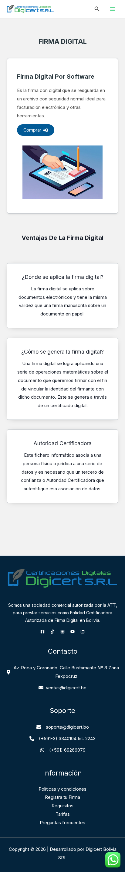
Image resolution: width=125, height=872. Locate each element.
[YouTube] (72, 631)
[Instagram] (62, 631)
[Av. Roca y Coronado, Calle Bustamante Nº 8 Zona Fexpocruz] (62, 672)
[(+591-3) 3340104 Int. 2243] (62, 738)
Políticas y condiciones (62, 789)
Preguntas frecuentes (62, 822)
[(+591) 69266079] (63, 750)
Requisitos (62, 805)
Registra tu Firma (62, 797)
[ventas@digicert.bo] (62, 688)
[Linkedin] (82, 631)
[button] (97, 9)
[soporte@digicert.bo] (62, 727)
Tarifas (63, 814)
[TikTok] (52, 631)
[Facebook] (42, 631)
